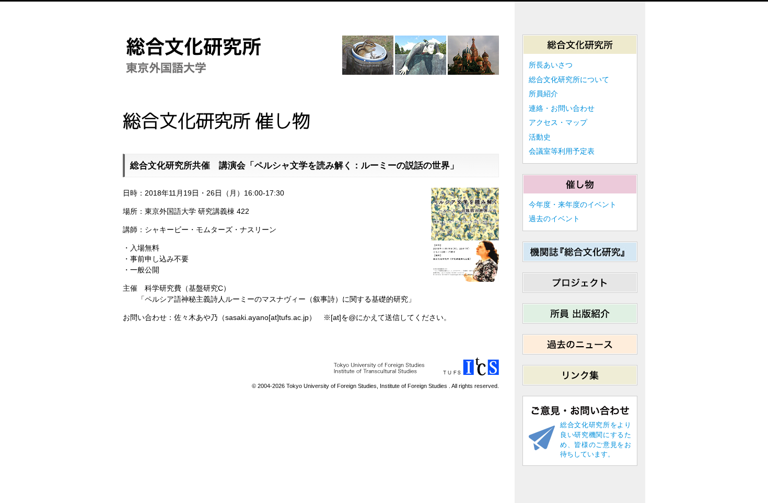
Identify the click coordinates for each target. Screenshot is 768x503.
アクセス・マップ (558, 122)
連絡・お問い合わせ (562, 108)
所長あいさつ (551, 65)
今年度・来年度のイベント (572, 204)
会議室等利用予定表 (562, 151)
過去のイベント (554, 218)
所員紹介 (543, 93)
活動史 (540, 137)
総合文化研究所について (569, 79)
